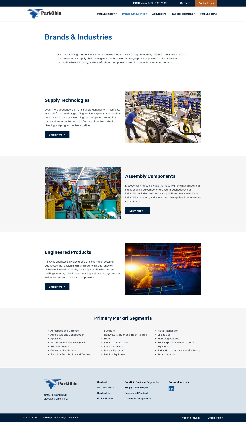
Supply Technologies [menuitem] (136, 387)
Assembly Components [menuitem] (138, 398)
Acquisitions (159, 13)
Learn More (56, 134)
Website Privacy (191, 417)
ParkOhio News (209, 13)
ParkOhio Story (106, 13)
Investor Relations (182, 13)
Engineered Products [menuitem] (137, 393)
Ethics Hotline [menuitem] (105, 398)
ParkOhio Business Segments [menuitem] (142, 382)
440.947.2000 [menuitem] (105, 387)
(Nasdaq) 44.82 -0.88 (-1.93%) (150, 3)
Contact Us (205, 3)
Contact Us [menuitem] (103, 393)
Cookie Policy (215, 417)
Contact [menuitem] (102, 382)
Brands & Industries (133, 13)
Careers (185, 3)
